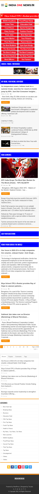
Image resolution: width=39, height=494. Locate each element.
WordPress (16, 486)
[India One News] (19, 4)
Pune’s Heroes (26, 42)
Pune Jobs (9, 35)
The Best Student (9, 56)
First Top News (7, 422)
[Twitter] (16, 467)
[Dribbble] (23, 467)
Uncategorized (7, 453)
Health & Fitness (8, 428)
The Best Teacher (26, 56)
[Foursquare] (26, 467)
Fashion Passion (26, 31)
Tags (25, 356)
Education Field (26, 24)
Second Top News (8, 444)
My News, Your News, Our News (12, 82)
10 (20, 347)
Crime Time (9, 24)
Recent (4, 356)
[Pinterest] (19, 467)
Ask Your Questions (8, 234)
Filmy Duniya (9, 31)
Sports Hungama (26, 28)
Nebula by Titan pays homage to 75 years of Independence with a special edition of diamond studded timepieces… (18, 216)
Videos (5, 456)
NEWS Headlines (9, 21)
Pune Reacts (9, 42)
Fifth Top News (7, 419)
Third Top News (7, 447)
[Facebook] (12, 467)
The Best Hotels (9, 49)
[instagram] (30, 467)
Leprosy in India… (7, 121)
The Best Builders (9, 45)
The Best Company (26, 52)
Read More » (5, 102)
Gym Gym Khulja (26, 45)
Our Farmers (26, 59)
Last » (35, 349)
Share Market (9, 38)
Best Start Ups (26, 35)
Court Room (9, 28)
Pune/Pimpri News (26, 21)
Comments (18, 356)
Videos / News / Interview (10, 64)
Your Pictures (26, 38)
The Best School (26, 49)
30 (27, 347)
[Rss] (8, 467)
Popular (10, 356)
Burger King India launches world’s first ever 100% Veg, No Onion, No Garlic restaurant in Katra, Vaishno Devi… (19, 200)
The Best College (9, 52)
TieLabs (30, 486)
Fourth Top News (8, 425)
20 (23, 347)
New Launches (6, 155)
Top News (6, 450)
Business (5, 413)
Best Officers (9, 59)
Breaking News (7, 410)
